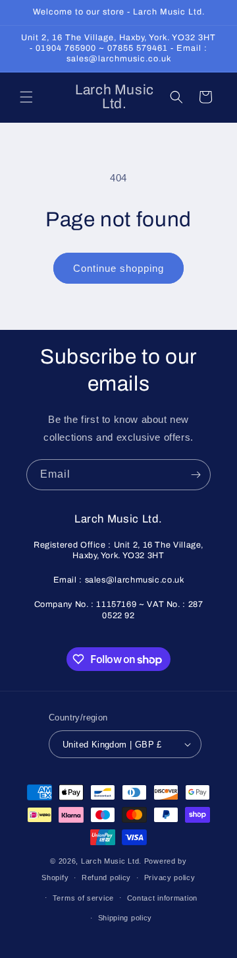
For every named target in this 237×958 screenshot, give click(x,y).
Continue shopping (118, 268)
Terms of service (83, 898)
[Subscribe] (195, 474)
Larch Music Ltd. (111, 861)
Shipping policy (125, 918)
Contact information (162, 898)
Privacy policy (170, 877)
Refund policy (106, 877)
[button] (26, 97)
